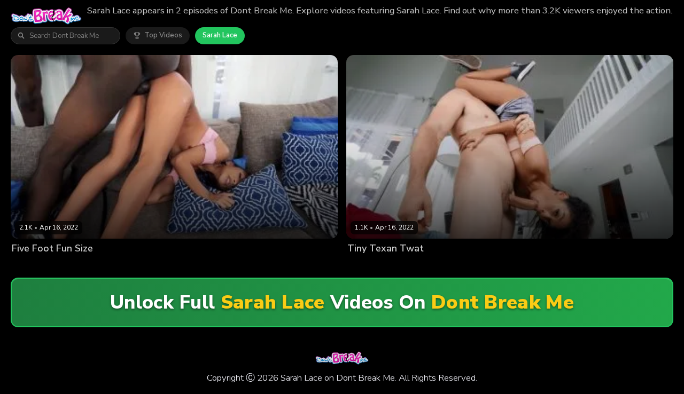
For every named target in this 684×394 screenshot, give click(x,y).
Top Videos (163, 35)
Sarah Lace (220, 35)
